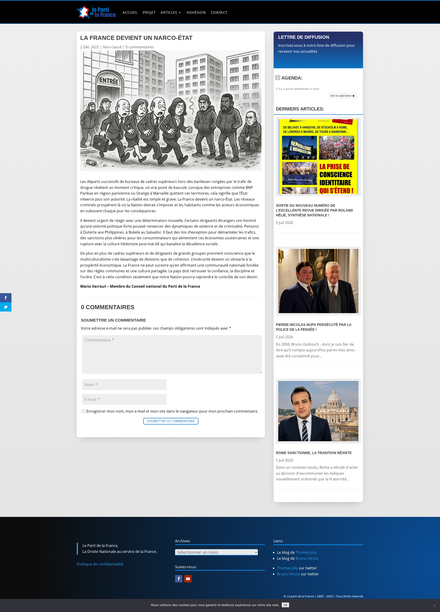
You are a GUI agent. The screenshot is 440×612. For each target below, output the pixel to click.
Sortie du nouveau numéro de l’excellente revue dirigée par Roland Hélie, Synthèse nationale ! (314, 210)
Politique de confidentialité (100, 564)
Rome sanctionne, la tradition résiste (314, 453)
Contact (219, 12)
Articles (169, 12)
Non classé (112, 47)
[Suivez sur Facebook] (178, 578)
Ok (285, 605)
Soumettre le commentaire (171, 421)
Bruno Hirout (307, 558)
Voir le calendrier (341, 95)
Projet (149, 12)
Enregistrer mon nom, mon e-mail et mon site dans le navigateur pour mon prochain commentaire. (172, 411)
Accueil (130, 12)
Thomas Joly (306, 552)
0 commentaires (140, 47)
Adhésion (196, 12)
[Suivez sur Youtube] (188, 578)
